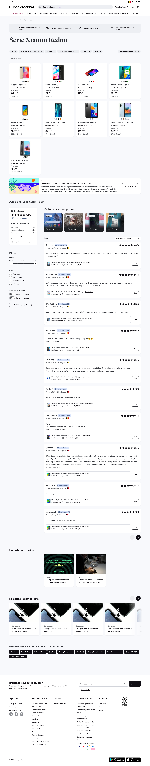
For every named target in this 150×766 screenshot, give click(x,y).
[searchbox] (77, 7)
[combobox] (13, 51)
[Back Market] (21, 7)
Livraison (35, 719)
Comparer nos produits (40, 741)
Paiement (35, 716)
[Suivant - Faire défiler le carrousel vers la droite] (138, 598)
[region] (92, 223)
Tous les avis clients (39, 744)
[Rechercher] (40, 7)
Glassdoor (103, 707)
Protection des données (86, 722)
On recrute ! (13, 707)
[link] (130, 186)
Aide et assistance (38, 732)
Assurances (36, 728)
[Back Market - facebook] (16, 714)
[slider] (11, 263)
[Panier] (138, 7)
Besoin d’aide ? (121, 7)
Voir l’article (86, 262)
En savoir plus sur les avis (22, 242)
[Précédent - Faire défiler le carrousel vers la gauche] (132, 598)
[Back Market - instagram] (11, 714)
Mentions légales (83, 734)
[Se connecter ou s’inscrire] (132, 7)
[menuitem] (31, 13)
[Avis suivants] (138, 537)
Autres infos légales (84, 730)
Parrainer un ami (60, 704)
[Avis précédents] (132, 537)
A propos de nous (15, 704)
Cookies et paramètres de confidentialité (85, 726)
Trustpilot (102, 704)
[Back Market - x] (21, 714)
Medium (102, 710)
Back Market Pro (15, 710)
